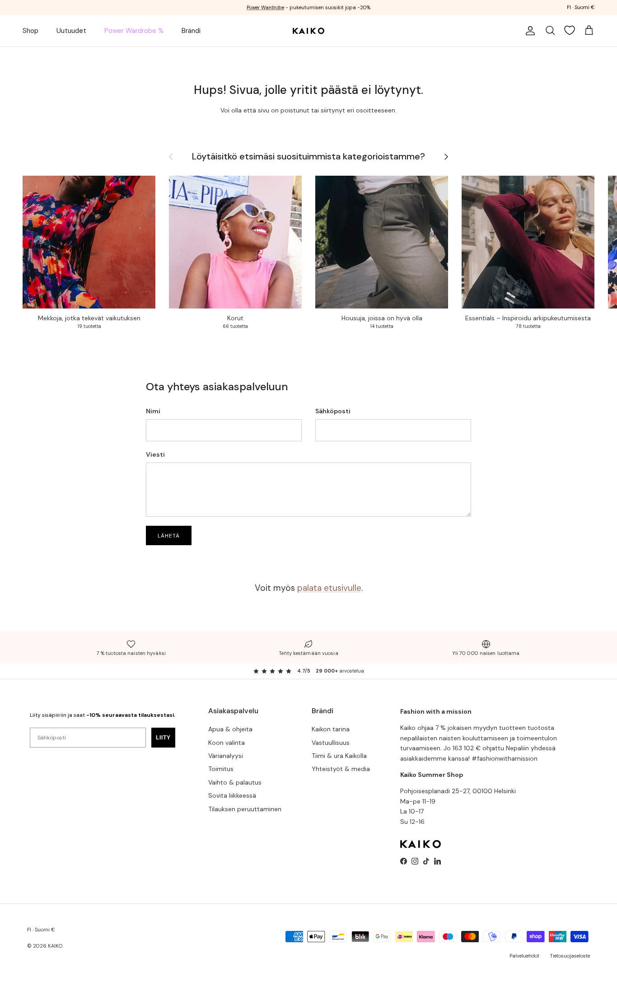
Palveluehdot (524, 956)
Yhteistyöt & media (341, 769)
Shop (30, 30)
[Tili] (528, 30)
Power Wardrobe (265, 7)
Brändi (191, 30)
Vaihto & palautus (235, 782)
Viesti (155, 454)
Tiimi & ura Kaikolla (339, 756)
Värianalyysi (225, 756)
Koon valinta (226, 743)
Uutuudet (71, 30)
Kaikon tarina (331, 729)
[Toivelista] (570, 30)
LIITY (163, 737)
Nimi (153, 411)
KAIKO (55, 946)
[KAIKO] (308, 31)
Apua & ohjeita (230, 729)
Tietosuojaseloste (570, 956)
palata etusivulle (329, 588)
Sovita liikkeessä (232, 795)
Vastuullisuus (331, 743)
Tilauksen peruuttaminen (244, 809)
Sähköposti (333, 411)
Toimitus (221, 769)
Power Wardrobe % (134, 30)
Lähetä (169, 535)
